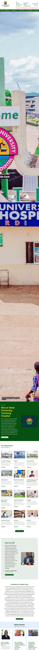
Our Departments (14, 10)
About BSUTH (7, 10)
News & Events (22, 10)
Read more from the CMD (9, 574)
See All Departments (19, 531)
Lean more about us (5, 437)
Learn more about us (19, 618)
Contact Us (36, 10)
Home (2, 10)
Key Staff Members (29, 10)
